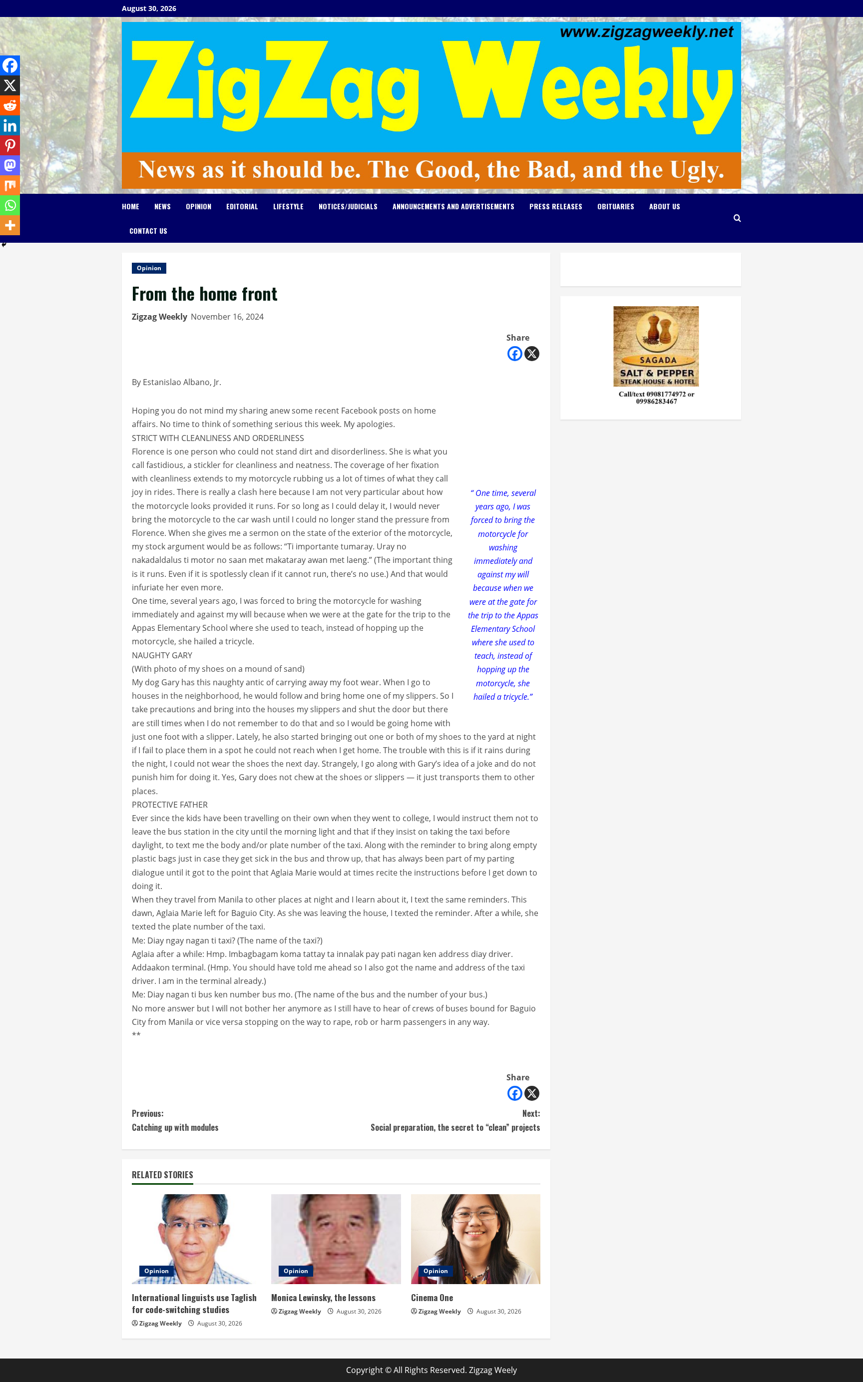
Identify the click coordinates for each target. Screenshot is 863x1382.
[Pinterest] (10, 145)
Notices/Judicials (348, 206)
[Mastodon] (10, 165)
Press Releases (555, 206)
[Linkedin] (10, 125)
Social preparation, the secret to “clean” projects (455, 1120)
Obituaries (615, 206)
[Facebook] (514, 353)
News (162, 206)
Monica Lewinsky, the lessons (323, 1297)
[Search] (737, 218)
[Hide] (4, 245)
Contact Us (148, 230)
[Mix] (10, 185)
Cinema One (432, 1297)
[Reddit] (10, 105)
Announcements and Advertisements (453, 206)
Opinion (198, 206)
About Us (664, 206)
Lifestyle (288, 206)
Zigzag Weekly (159, 316)
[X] (531, 353)
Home (130, 206)
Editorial (242, 206)
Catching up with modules (175, 1120)
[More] (10, 225)
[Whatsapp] (10, 205)
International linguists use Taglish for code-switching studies (194, 1303)
